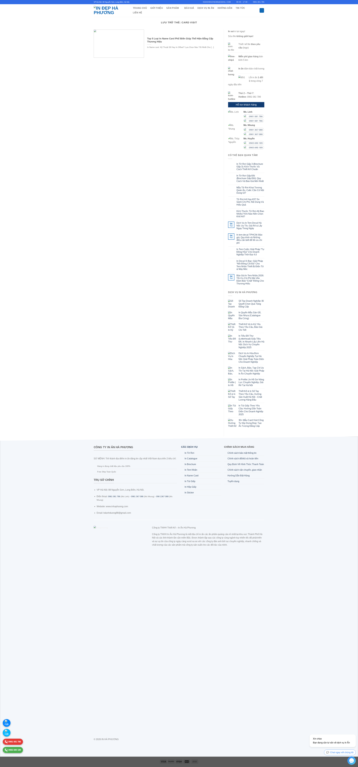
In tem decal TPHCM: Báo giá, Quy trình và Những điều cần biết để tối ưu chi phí (249, 239)
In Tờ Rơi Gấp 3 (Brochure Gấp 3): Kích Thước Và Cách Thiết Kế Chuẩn (249, 166)
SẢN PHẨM (172, 8)
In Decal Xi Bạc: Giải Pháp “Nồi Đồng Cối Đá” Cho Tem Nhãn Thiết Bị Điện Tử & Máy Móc (250, 265)
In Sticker (189, 492)
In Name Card (191, 475)
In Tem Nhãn (191, 470)
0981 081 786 (114, 496)
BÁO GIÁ (189, 8)
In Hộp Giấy (190, 487)
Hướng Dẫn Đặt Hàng (239, 475)
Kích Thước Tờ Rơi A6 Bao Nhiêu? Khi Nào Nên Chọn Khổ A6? (250, 214)
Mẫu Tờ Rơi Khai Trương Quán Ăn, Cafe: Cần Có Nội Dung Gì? (250, 190)
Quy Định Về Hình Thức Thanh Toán (246, 464)
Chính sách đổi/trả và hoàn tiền (243, 458)
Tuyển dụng (233, 481)
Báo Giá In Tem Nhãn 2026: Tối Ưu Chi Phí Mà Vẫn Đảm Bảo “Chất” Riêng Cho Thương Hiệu (250, 279)
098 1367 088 (162, 496)
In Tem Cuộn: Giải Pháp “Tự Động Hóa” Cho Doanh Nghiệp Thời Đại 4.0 (250, 252)
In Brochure (190, 464)
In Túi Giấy (190, 481)
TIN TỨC (240, 8)
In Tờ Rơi (189, 453)
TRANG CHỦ (140, 8)
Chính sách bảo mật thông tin (242, 453)
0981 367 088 (137, 496)
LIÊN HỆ (137, 12)
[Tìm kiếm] (262, 10)
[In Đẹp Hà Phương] (110, 10)
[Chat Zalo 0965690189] (6, 733)
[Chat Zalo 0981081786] (6, 723)
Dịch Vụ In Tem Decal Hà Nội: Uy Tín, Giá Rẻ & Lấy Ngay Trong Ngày (249, 225)
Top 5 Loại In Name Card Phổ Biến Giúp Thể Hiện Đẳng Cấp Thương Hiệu (180, 40)
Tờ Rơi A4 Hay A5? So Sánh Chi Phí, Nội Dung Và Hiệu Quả (250, 202)
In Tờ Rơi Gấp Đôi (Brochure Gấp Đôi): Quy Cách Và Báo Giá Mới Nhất (250, 178)
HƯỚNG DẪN (225, 8)
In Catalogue (191, 458)
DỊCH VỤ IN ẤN (205, 8)
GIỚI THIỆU (156, 8)
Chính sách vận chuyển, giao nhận (245, 470)
